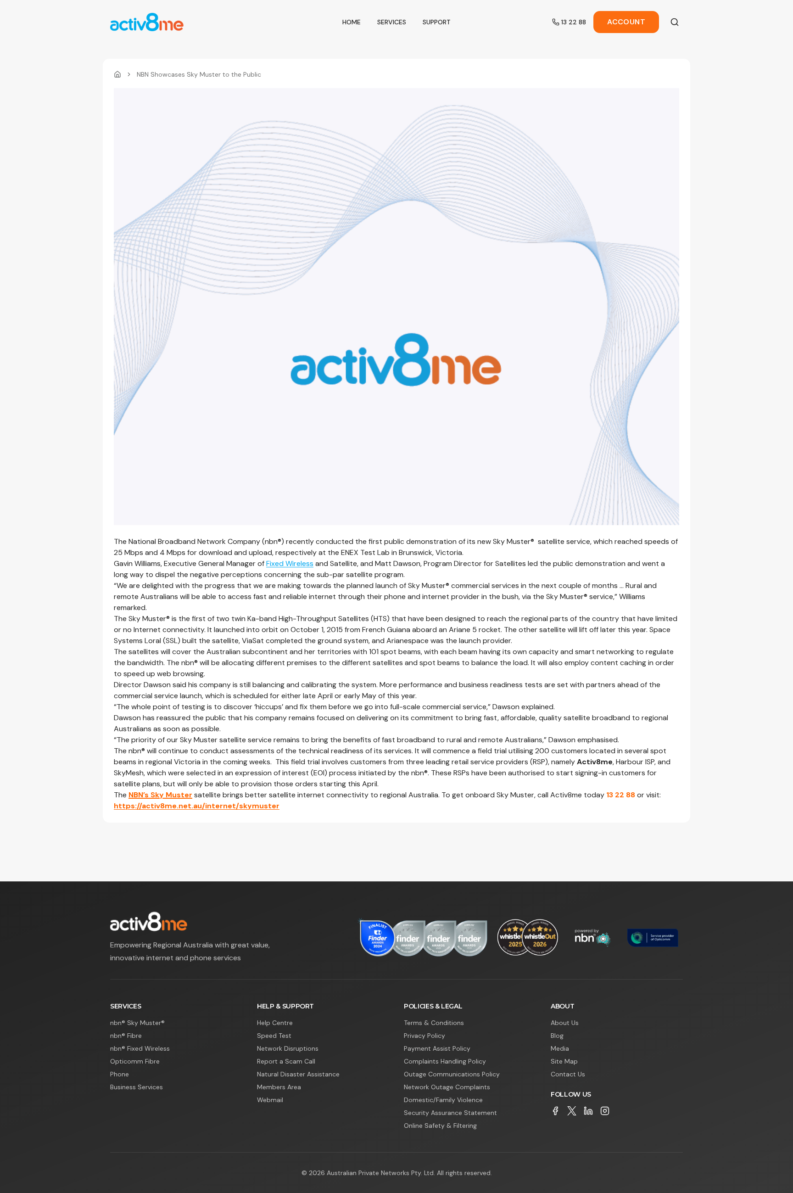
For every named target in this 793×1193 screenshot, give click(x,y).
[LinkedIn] (588, 1110)
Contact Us (568, 1074)
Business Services (136, 1087)
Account (626, 22)
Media (560, 1048)
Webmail (270, 1100)
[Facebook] (555, 1110)
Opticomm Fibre (135, 1061)
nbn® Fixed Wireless (140, 1048)
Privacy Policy (424, 1035)
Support (437, 22)
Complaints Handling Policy (445, 1061)
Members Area (279, 1087)
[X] (571, 1110)
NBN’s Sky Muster (160, 795)
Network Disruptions (287, 1048)
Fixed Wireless (289, 563)
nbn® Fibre (126, 1035)
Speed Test (274, 1035)
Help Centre (275, 1023)
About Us (565, 1023)
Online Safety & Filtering (440, 1125)
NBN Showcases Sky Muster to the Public (199, 74)
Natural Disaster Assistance (298, 1074)
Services (391, 22)
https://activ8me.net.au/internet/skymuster (196, 806)
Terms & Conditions (434, 1023)
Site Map (564, 1061)
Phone (119, 1074)
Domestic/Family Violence (443, 1100)
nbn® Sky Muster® (137, 1023)
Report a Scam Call (286, 1061)
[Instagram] (604, 1110)
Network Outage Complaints (447, 1087)
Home (351, 22)
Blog (557, 1035)
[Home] (117, 74)
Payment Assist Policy (437, 1048)
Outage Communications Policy (452, 1074)
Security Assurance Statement (450, 1113)
